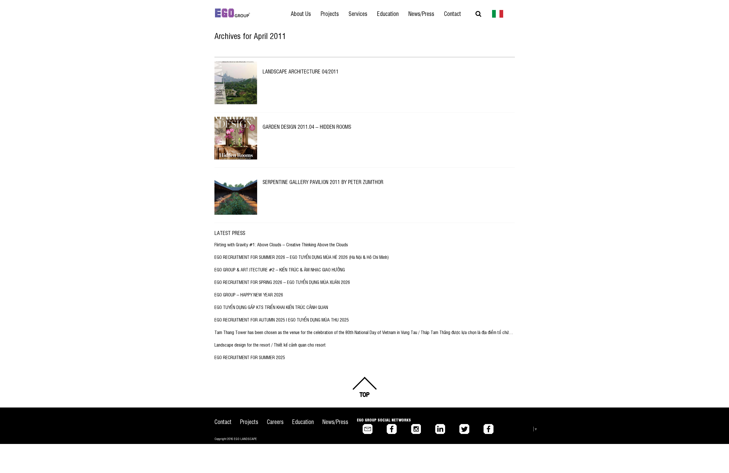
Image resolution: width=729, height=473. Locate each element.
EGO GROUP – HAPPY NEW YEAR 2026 (248, 294)
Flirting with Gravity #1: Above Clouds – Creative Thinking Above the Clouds (281, 244)
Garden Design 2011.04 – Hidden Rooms (307, 126)
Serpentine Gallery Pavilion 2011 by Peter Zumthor (323, 181)
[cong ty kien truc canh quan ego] (497, 13)
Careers (275, 421)
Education (303, 421)
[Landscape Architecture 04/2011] (235, 83)
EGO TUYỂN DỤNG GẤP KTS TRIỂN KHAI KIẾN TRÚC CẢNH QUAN (271, 307)
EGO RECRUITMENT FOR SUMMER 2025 (249, 357)
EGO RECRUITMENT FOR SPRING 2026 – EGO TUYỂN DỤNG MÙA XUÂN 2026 (282, 282)
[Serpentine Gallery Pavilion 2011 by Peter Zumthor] (235, 193)
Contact (223, 421)
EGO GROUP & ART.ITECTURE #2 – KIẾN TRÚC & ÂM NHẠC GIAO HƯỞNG (279, 269)
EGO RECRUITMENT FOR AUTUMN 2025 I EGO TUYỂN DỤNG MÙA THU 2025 (281, 319)
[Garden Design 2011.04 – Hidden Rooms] (235, 138)
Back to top (364, 387)
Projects (249, 421)
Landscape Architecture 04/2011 (301, 71)
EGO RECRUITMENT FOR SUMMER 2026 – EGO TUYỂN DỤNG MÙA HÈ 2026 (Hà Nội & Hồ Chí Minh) (301, 257)
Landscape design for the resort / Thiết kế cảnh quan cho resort (270, 344)
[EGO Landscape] (232, 13)
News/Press (335, 421)
